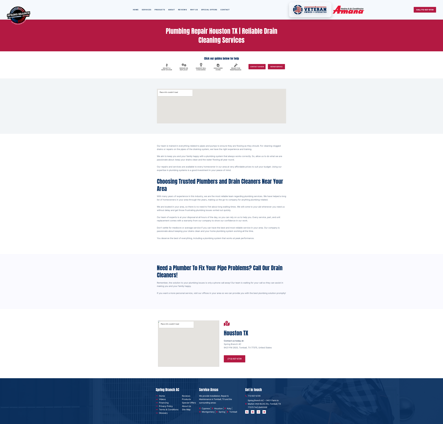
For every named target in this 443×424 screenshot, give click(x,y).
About (171, 10)
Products (160, 10)
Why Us (194, 10)
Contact (225, 10)
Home (136, 10)
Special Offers (209, 10)
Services (146, 10)
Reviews (182, 10)
